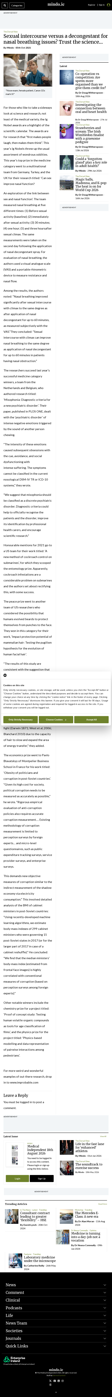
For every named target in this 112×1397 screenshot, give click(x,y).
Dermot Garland (59, 1375)
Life (9, 1315)
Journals (13, 1338)
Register (91, 5)
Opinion (93, 1230)
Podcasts (14, 1307)
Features (27, 1254)
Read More (102, 1204)
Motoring (79, 1210)
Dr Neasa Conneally (79, 1230)
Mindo (10, 47)
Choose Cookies (54, 719)
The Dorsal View (11, 32)
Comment (15, 1292)
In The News (25, 1210)
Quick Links (17, 1346)
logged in (26, 1102)
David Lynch (30, 1224)
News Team (16, 1323)
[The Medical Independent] (63, 1380)
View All (103, 1136)
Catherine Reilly (35, 1265)
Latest (34, 1210)
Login (17, 1178)
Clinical (13, 1300)
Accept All (91, 719)
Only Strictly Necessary (21, 719)
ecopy (30, 1143)
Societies (14, 1330)
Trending (43, 1210)
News (11, 1284)
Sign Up (42, 1178)
